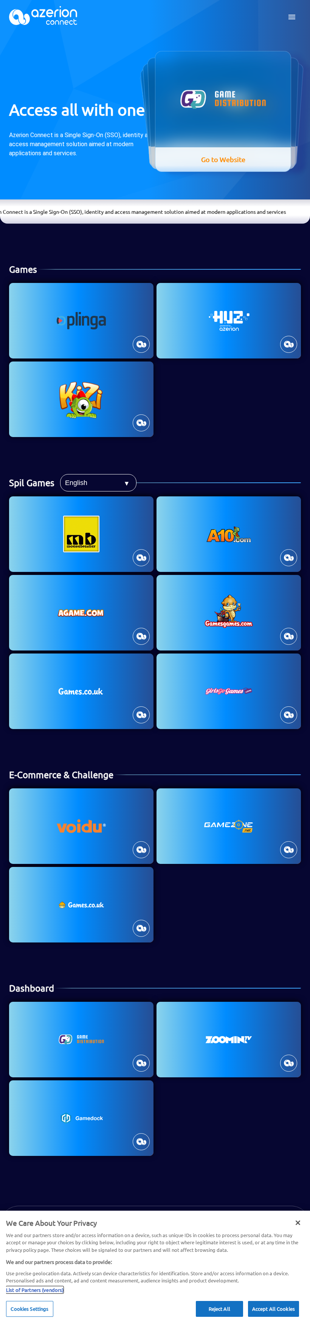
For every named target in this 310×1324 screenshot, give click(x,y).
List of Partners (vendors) (35, 1290)
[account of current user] (292, 17)
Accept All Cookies (273, 1308)
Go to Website (232, 155)
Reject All (219, 1308)
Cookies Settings (29, 1308)
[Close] (298, 1222)
